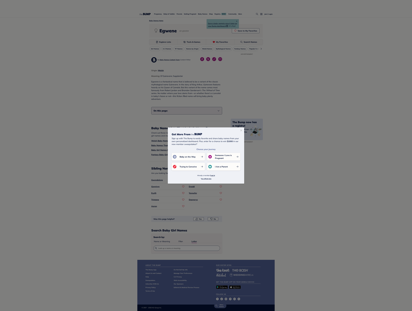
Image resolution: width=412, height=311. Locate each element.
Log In (213, 175)
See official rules (206, 179)
